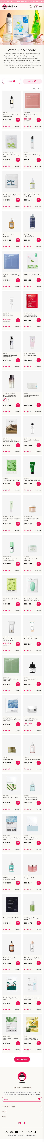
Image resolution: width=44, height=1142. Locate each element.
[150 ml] (4, 399)
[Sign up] (39, 1099)
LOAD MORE (22, 1059)
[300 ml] (8, 399)
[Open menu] (40, 6)
